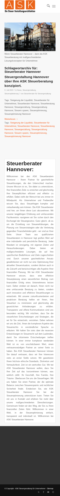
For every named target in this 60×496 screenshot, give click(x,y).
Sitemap (50, 488)
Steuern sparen (21, 133)
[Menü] (54, 6)
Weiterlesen (9, 119)
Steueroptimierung (11, 94)
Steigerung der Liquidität (21, 123)
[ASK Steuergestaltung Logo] (24, 6)
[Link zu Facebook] (43, 492)
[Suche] (47, 6)
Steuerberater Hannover (28, 126)
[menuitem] (47, 6)
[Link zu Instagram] (53, 492)
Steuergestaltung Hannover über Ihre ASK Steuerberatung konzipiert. (28, 81)
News (19, 90)
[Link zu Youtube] (48, 492)
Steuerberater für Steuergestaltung (37, 94)
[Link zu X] (38, 492)
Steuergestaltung (29, 90)
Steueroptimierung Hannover (17, 136)
